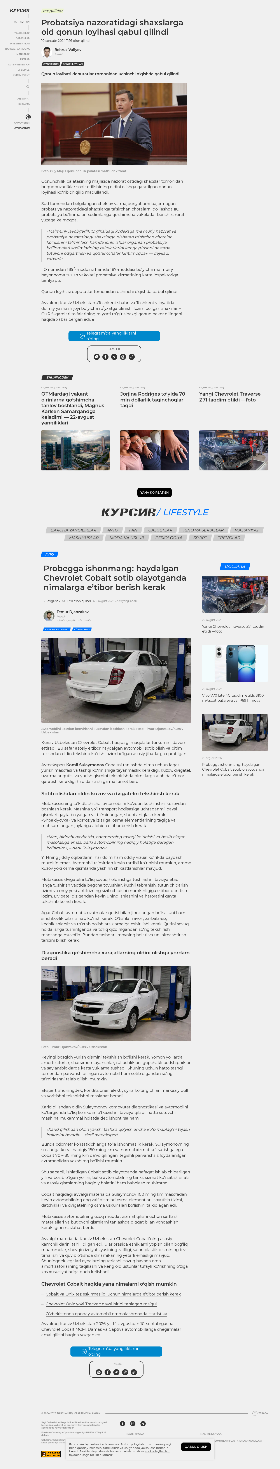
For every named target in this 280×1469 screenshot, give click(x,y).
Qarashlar (23, 38)
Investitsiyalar (20, 43)
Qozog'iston (22, 123)
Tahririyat (23, 98)
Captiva (116, 1329)
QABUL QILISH (196, 1447)
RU (15, 22)
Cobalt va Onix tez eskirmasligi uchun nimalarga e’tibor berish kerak (113, 1294)
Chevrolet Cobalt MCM (63, 1329)
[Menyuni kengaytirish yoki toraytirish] (28, 87)
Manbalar (23, 54)
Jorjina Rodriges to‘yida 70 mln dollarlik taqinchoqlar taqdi (152, 399)
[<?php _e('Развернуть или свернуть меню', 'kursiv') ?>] (28, 117)
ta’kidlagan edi (161, 1205)
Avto (113, 530)
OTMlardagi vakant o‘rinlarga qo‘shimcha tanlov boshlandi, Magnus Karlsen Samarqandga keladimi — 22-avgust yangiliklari (72, 408)
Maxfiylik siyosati (211, 1434)
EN (28, 22)
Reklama (24, 104)
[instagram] (132, 1423)
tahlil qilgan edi (87, 1244)
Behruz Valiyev (67, 50)
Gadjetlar (160, 530)
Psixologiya (169, 537)
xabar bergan (69, 319)
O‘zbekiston (51, 64)
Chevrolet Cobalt (57, 629)
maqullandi (96, 192)
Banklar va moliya (17, 48)
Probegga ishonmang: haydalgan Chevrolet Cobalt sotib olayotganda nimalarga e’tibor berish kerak (233, 770)
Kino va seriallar (203, 530)
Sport (200, 537)
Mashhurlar (83, 537)
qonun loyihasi (73, 64)
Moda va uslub (127, 537)
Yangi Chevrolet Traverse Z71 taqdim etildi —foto (230, 397)
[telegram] (143, 1423)
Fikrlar (25, 59)
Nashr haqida (135, 1434)
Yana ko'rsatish (154, 492)
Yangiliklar (22, 33)
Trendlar (229, 537)
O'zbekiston (22, 128)
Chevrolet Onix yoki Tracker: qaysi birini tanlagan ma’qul (101, 1304)
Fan (133, 530)
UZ (21, 22)
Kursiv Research (19, 64)
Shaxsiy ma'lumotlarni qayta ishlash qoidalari (231, 1441)
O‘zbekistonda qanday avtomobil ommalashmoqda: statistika (106, 1313)
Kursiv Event (21, 75)
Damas (95, 1329)
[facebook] (122, 1423)
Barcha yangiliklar (73, 530)
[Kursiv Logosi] (20, 10)
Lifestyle (24, 69)
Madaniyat (246, 530)
